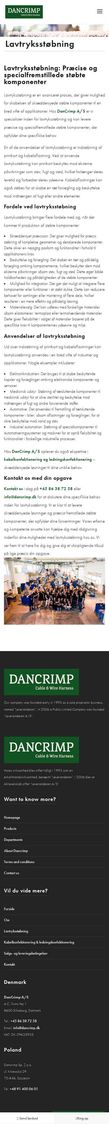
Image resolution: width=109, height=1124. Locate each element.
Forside (9, 908)
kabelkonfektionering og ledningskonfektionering (48, 459)
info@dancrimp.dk (20, 497)
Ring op (82, 1118)
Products (10, 828)
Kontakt (9, 964)
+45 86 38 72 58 (56, 488)
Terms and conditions (19, 861)
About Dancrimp (16, 850)
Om (7, 920)
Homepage (12, 817)
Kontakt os (13, 488)
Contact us (11, 872)
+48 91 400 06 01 (24, 1088)
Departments (13, 839)
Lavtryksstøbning (16, 931)
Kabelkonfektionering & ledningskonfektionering (39, 942)
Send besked (28, 1118)
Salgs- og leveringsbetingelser (26, 953)
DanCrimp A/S (71, 111)
